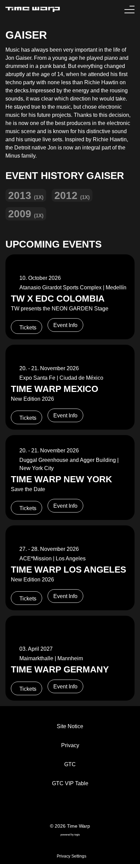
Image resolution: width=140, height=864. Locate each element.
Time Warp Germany (60, 669)
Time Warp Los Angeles (68, 569)
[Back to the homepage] (32, 9)
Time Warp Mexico (54, 389)
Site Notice (70, 726)
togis (77, 834)
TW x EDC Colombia (58, 298)
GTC (70, 764)
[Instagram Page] (75, 808)
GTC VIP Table (70, 783)
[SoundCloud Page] (86, 808)
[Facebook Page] (53, 808)
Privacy (70, 745)
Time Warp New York (61, 479)
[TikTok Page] (64, 808)
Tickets (27, 327)
